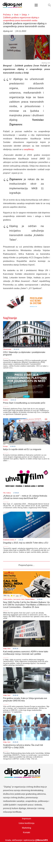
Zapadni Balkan (30, 599)
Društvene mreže (8, 540)
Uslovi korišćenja (26, 823)
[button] (49, 5)
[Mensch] (26, 294)
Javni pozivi (16, 599)
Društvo (5, 400)
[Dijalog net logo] (12, 5)
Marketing (26, 828)
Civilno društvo (7, 599)
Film (4, 493)
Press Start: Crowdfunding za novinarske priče (24, 403)
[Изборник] (36, 5)
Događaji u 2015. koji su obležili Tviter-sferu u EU (25, 543)
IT (15, 540)
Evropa (5, 446)
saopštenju (29, 149)
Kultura (8, 493)
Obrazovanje (7, 349)
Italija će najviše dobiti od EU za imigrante (22, 449)
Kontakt (26, 832)
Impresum (26, 818)
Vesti (22, 599)
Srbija (5, 648)
